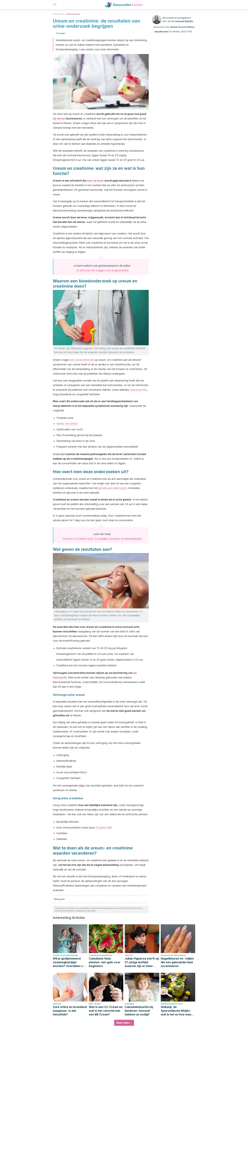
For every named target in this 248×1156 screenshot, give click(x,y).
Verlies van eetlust (67, 423)
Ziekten (129, 955)
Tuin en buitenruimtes (100, 955)
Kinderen (129, 1004)
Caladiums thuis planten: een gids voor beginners (104, 962)
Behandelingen (73, 14)
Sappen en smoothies (172, 1004)
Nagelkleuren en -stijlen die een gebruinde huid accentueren (177, 962)
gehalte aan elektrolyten (112, 488)
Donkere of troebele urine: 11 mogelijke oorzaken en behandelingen (102, 538)
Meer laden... (124, 1022)
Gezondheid (58, 14)
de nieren (59, 118)
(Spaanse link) (138, 389)
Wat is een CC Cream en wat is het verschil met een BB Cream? (106, 1010)
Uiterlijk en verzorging (65, 955)
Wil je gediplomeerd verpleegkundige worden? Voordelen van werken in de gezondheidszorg (69, 962)
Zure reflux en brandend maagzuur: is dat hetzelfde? (70, 1010)
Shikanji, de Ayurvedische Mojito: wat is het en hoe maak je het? (177, 1010)
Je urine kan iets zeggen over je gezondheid (102, 270)
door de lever (95, 180)
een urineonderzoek (82, 359)
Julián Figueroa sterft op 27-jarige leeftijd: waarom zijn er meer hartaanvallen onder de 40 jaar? (142, 962)
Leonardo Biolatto (184, 21)
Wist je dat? (95, 1004)
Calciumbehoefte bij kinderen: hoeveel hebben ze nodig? (139, 1010)
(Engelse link (103, 827)
